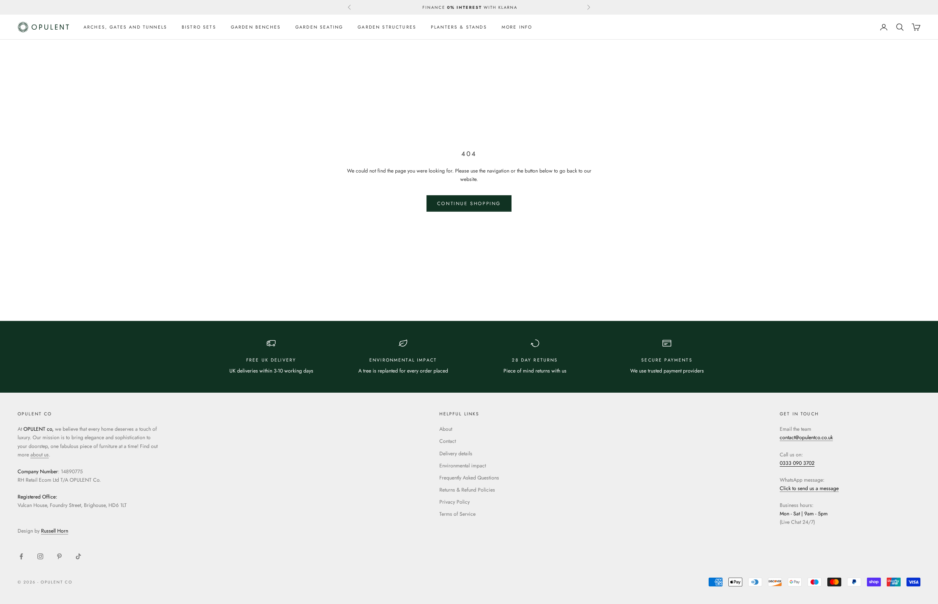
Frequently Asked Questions (469, 477)
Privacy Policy (454, 501)
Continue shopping (469, 203)
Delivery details (455, 453)
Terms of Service (457, 514)
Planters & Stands (459, 27)
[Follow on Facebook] (21, 556)
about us (39, 454)
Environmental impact (462, 465)
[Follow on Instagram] (40, 556)
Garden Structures (387, 27)
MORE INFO (517, 27)
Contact (447, 441)
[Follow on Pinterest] (59, 556)
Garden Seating (319, 27)
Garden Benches (256, 27)
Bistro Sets (199, 27)
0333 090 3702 (797, 463)
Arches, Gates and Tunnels (125, 27)
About (445, 429)
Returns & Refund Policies (467, 489)
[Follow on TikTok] (78, 556)
